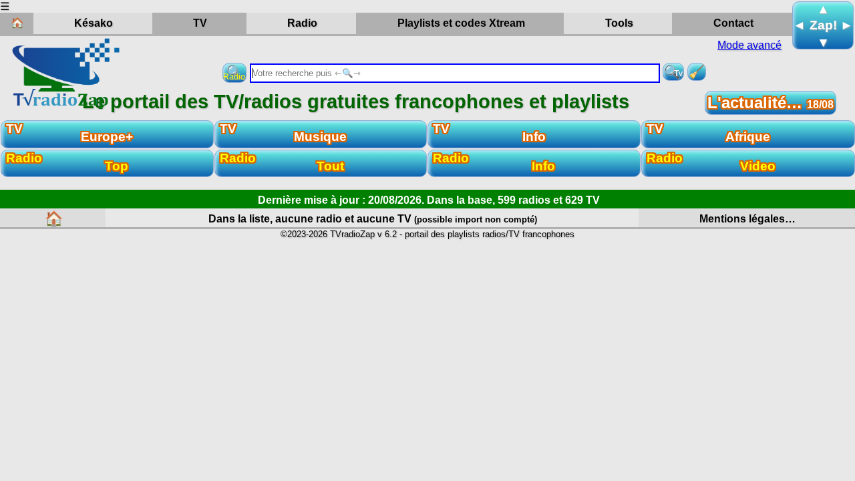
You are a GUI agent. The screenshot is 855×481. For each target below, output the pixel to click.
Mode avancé (749, 45)
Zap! (823, 25)
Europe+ (69, 133)
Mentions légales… (747, 218)
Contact (733, 23)
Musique (283, 133)
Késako (93, 23)
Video (711, 162)
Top (67, 162)
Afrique (709, 133)
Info (489, 133)
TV (219, 25)
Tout (282, 162)
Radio (308, 25)
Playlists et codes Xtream (461, 23)
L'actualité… (770, 103)
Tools (619, 23)
